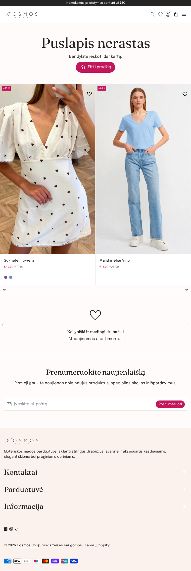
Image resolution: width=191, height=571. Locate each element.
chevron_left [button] (8, 246)
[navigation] (95, 489)
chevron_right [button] (20, 246)
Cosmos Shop (28, 545)
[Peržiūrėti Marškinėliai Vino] (143, 169)
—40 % (101, 88)
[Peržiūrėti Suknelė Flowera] (48, 169)
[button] (4, 289)
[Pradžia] (22, 443)
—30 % (6, 88)
